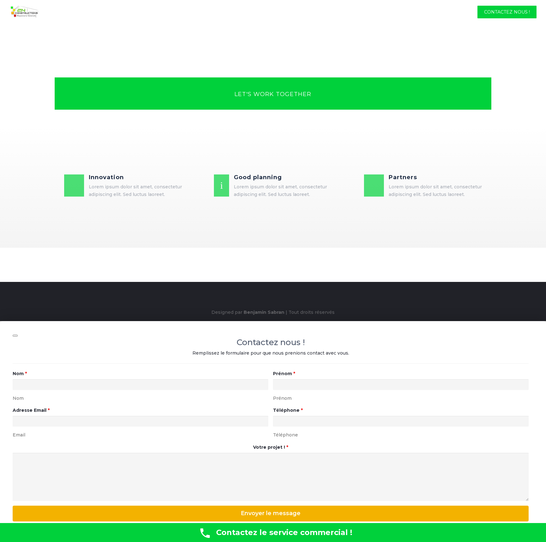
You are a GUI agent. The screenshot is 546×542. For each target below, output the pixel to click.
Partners (403, 177)
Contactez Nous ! (507, 12)
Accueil (260, 12)
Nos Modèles (397, 12)
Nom (20, 373)
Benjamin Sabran (264, 312)
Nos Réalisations (446, 12)
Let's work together (272, 94)
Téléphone (288, 410)
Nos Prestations (301, 12)
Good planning (258, 177)
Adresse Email (31, 410)
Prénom (284, 373)
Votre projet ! (270, 447)
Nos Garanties (351, 12)
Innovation (106, 177)
